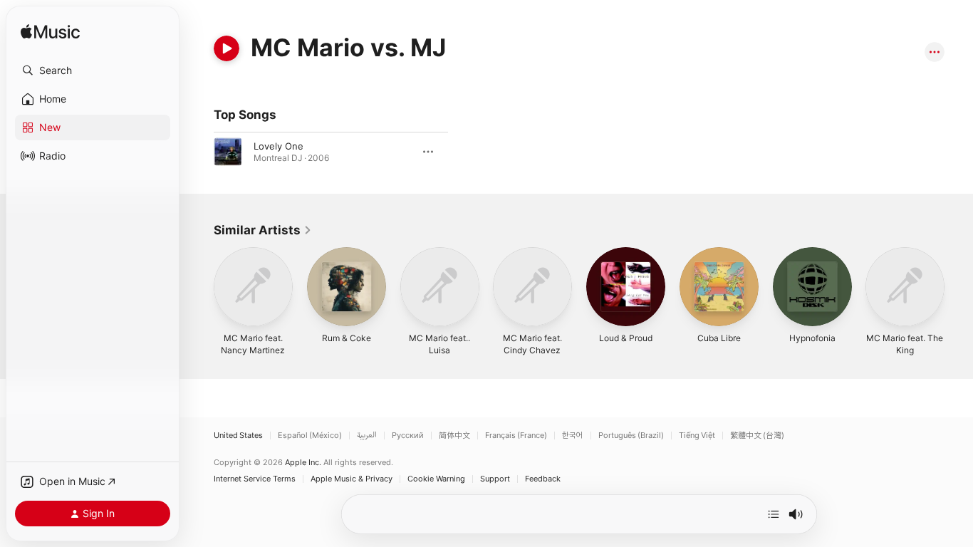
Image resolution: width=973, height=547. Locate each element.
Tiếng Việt (697, 435)
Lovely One (278, 146)
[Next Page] (959, 286)
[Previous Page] (199, 286)
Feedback (543, 479)
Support (495, 479)
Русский (408, 435)
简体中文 (454, 435)
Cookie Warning (436, 479)
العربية (367, 435)
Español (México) (310, 435)
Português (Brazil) (631, 435)
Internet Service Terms (255, 479)
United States (238, 435)
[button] (93, 70)
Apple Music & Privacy (351, 479)
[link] (263, 230)
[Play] (226, 48)
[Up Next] (773, 514)
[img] (50, 32)
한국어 (572, 435)
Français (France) (516, 435)
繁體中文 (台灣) (757, 435)
